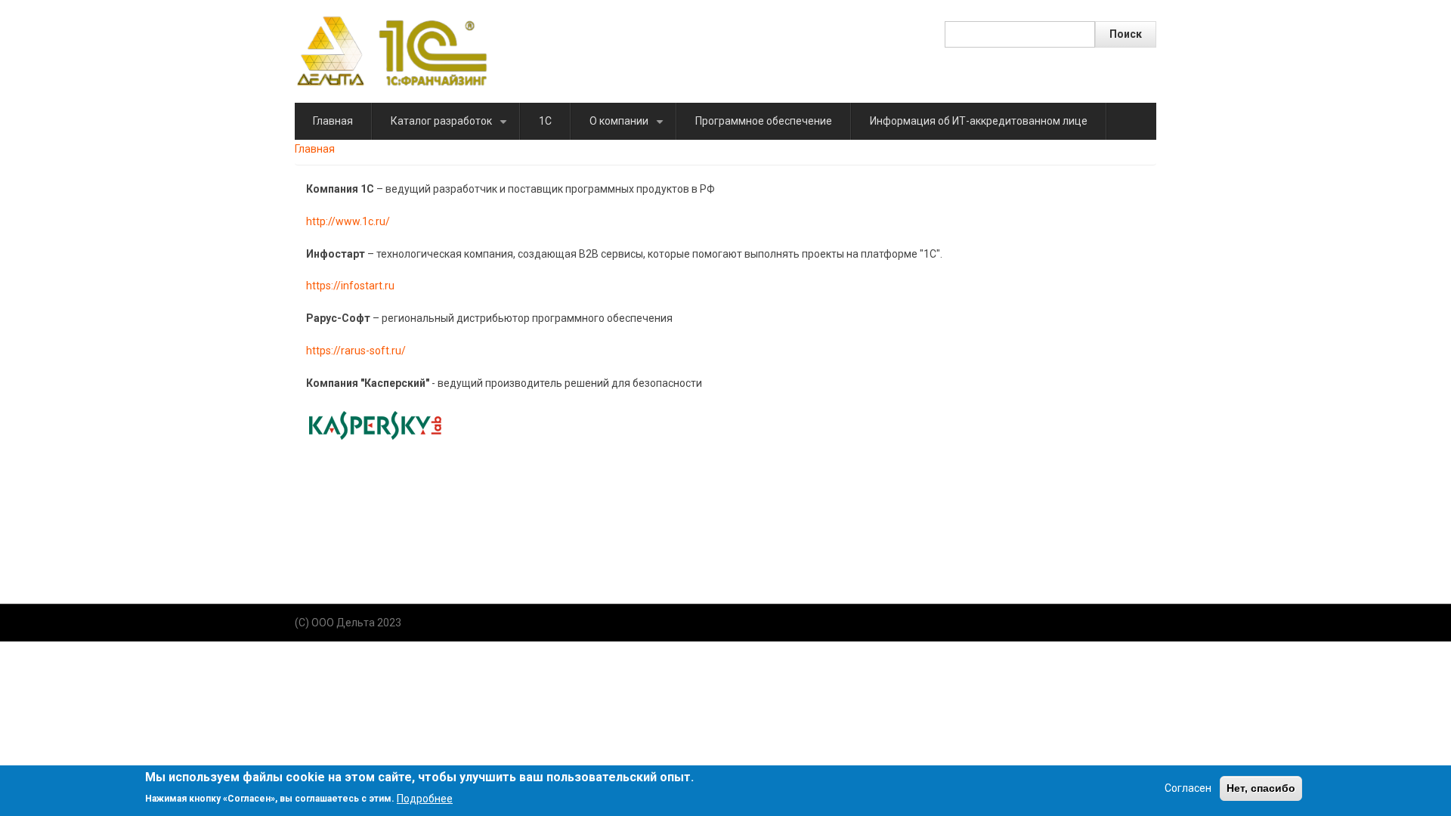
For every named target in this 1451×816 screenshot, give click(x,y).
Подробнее (425, 798)
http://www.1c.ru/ (348, 221)
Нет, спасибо (1261, 788)
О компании (629, 127)
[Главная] (392, 51)
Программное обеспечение (763, 121)
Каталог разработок (451, 127)
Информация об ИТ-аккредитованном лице (978, 121)
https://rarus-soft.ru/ (356, 351)
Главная (333, 121)
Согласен (1188, 788)
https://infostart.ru (350, 286)
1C (545, 121)
